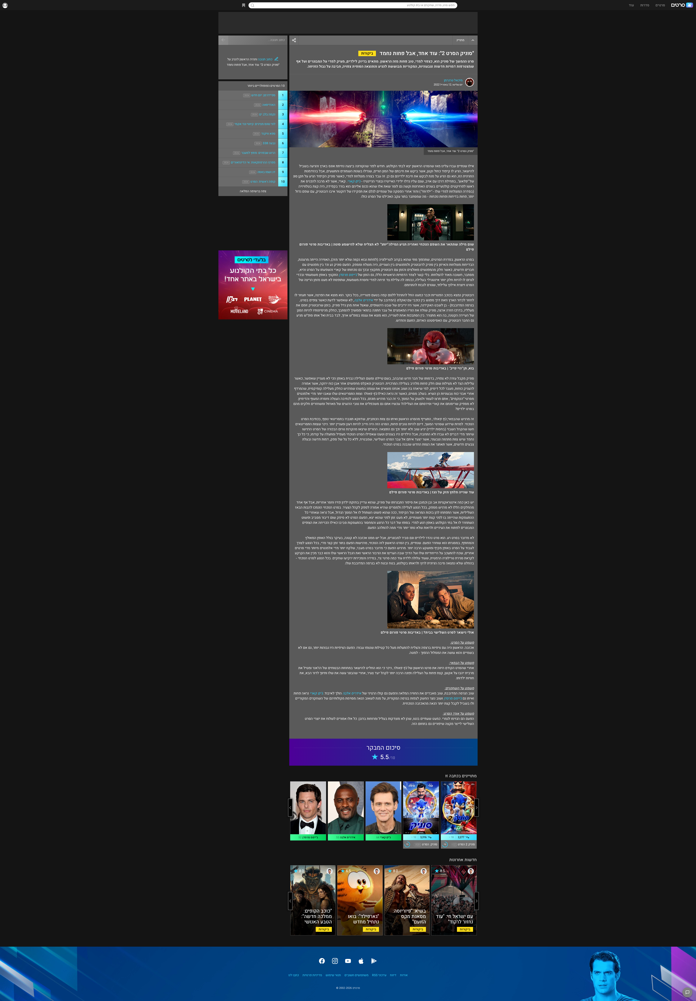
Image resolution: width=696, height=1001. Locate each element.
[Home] (682, 5)
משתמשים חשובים (356, 975)
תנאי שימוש (333, 975)
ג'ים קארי (353, 181)
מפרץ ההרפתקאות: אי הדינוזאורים (253, 162)
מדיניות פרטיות (312, 975)
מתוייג (460, 40)
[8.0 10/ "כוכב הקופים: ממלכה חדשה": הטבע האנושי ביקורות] (313, 934)
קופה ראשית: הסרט (262, 181)
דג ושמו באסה (266, 172)
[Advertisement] (348, 23)
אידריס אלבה (363, 300)
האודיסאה (268, 105)
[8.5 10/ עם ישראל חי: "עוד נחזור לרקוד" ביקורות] (454, 934)
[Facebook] (322, 961)
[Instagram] (335, 961)
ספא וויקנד (268, 133)
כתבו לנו (293, 975)
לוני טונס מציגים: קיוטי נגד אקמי (255, 124)
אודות (404, 975)
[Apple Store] (361, 961)
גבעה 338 (269, 143)
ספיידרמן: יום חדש (263, 95)
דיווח (393, 975)
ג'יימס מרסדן (348, 274)
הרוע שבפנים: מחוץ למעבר (258, 153)
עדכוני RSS (379, 975)
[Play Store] (374, 961)
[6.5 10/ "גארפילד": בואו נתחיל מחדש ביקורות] (360, 934)
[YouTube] (348, 961)
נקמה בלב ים (267, 114)
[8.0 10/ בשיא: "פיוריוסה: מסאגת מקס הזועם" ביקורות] (407, 934)
